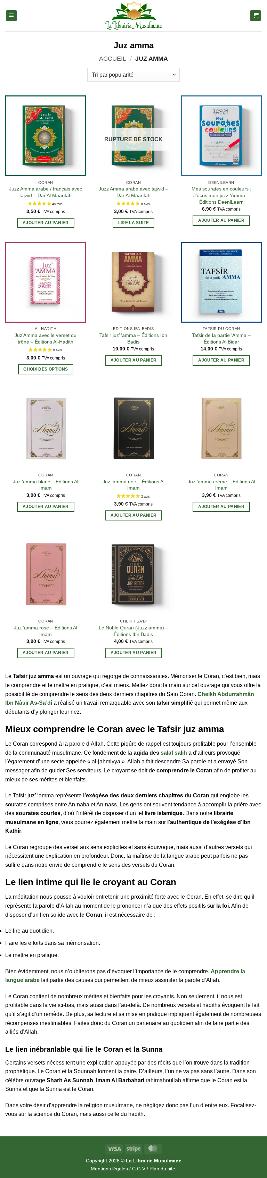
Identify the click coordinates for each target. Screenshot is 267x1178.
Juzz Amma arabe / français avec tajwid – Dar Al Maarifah (45, 192)
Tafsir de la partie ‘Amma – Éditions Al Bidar (221, 338)
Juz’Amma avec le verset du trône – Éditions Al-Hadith (45, 338)
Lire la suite (133, 223)
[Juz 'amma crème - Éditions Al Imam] (221, 428)
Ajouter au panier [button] (46, 223)
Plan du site (162, 1168)
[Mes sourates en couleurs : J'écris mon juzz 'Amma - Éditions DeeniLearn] (221, 135)
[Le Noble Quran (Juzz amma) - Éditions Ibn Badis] (133, 574)
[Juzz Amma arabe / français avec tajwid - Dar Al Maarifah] (45, 135)
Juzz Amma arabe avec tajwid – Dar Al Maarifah (133, 192)
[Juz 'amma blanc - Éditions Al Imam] (45, 428)
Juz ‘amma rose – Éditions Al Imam (45, 631)
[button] (11, 16)
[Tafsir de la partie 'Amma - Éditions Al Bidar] (221, 282)
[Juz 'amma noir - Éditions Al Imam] (133, 428)
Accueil (112, 58)
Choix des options (45, 369)
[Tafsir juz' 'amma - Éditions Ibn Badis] (133, 282)
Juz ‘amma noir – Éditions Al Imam (133, 485)
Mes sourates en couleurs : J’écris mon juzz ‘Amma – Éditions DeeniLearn (221, 195)
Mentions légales (109, 1168)
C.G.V (138, 1168)
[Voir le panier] (255, 16)
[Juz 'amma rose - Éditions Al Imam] (45, 574)
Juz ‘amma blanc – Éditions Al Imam (45, 485)
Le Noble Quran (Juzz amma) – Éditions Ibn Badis (133, 631)
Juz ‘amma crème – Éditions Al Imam (221, 485)
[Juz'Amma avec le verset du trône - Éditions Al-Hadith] (45, 282)
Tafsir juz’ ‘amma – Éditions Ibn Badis (133, 338)
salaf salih (174, 753)
